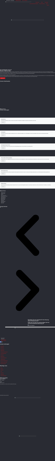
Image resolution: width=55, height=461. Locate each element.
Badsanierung (37, 2)
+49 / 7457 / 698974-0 (31, 325)
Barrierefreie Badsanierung (4, 360)
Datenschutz (2, 374)
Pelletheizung (2, 350)
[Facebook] (1, 342)
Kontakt (2, 368)
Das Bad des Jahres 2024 (4, 362)
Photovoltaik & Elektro (3, 353)
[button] (27, 235)
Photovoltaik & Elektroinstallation (34, 3)
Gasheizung (2, 347)
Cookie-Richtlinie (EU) (3, 375)
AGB (1, 371)
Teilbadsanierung (3, 359)
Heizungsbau (46, 2)
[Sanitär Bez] (1, 207)
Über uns (47, 3)
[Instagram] (2, 342)
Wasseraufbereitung (42, 3)
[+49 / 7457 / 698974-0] (28, 325)
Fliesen (42, 2)
